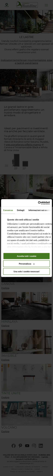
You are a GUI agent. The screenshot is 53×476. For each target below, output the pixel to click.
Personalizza (25, 264)
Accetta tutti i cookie (26, 256)
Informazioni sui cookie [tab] (40, 210)
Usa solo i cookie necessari (26, 271)
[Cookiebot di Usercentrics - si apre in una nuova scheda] (38, 203)
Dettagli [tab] (20, 210)
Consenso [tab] (8, 210)
